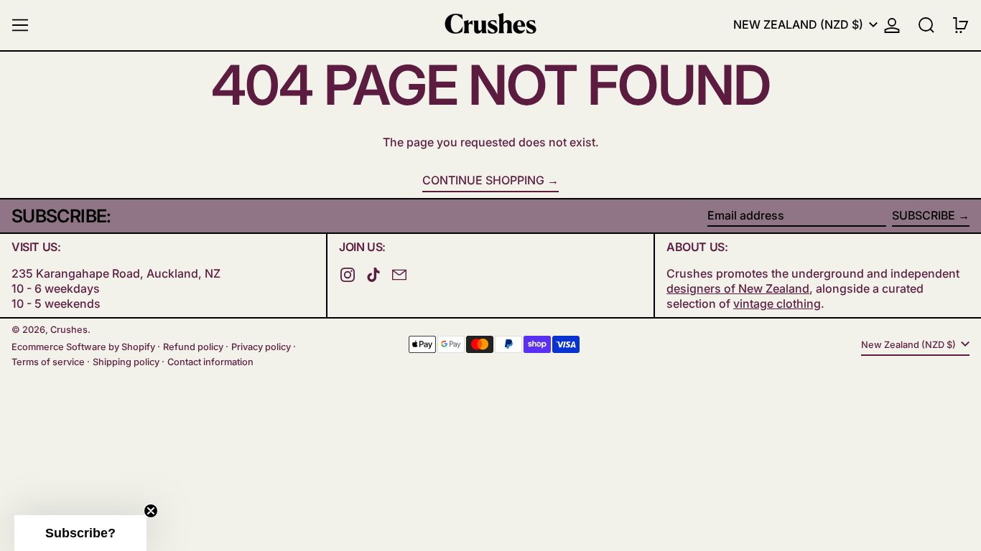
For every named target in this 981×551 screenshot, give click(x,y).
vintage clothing (777, 303)
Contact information (210, 362)
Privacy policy (261, 347)
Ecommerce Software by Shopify (83, 347)
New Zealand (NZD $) (799, 24)
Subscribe (923, 215)
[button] (926, 25)
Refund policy (193, 347)
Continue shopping (483, 180)
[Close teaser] (151, 511)
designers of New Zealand (737, 288)
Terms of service (48, 362)
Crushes (69, 329)
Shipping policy (126, 362)
